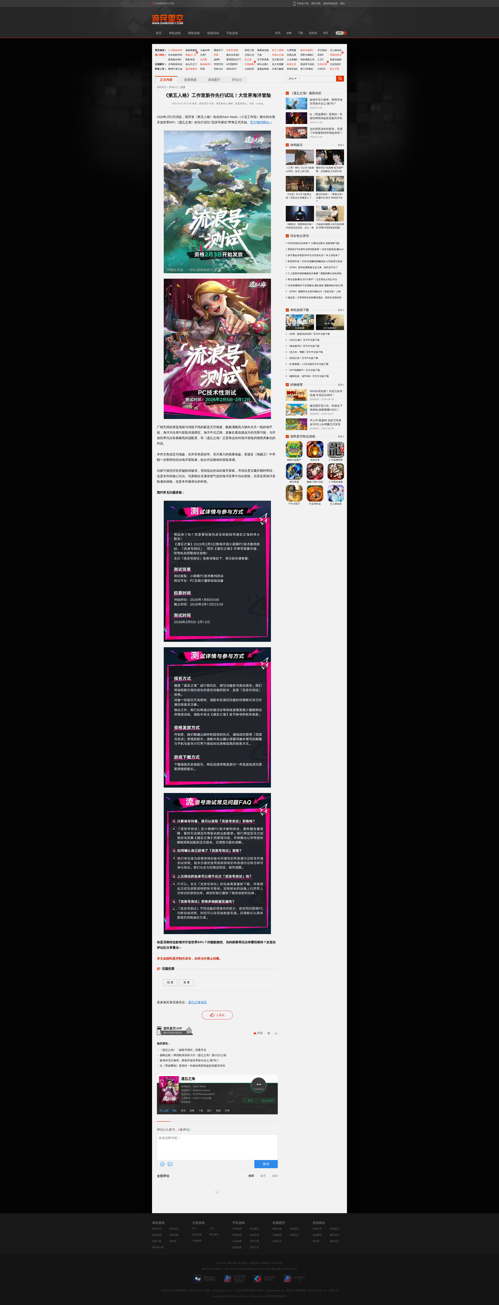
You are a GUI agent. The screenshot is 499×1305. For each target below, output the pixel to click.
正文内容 (166, 79)
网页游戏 (159, 50)
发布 (266, 1164)
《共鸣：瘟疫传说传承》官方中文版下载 (309, 334)
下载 (300, 33)
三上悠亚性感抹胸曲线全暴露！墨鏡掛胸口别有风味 (315, 273)
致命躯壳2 (205, 64)
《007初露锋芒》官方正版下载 (304, 370)
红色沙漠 (322, 64)
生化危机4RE (175, 55)
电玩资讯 (214, 1234)
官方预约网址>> (261, 122)
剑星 (216, 55)
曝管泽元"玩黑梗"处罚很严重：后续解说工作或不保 (329, 169)
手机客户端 (277, 1263)
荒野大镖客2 (306, 55)
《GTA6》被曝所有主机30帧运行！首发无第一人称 (314, 291)
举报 (260, 1033)
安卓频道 (254, 1228)
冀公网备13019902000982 (284, 1269)
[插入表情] (162, 1164)
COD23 (322, 69)
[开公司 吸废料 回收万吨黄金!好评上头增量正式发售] (296, 424)
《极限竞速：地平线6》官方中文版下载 (308, 376)
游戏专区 (174, 1228)
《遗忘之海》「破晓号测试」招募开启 (183, 1049)
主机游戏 (198, 1222)
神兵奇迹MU (306, 50)
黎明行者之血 (175, 69)
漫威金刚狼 (263, 69)
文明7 (203, 55)
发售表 (172, 1241)
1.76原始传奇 (175, 50)
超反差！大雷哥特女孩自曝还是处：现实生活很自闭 (315, 297)
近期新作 (159, 64)
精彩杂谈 (277, 1228)
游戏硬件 (317, 1235)
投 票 (170, 982)
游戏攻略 (174, 1235)
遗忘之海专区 (197, 1002)
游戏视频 (190, 79)
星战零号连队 (307, 64)
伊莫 (202, 69)
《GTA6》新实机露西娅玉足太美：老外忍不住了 (313, 267)
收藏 (268, 1033)
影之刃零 (334, 69)
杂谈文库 (317, 1228)
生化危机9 (335, 64)
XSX (211, 1228)
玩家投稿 (253, 1263)
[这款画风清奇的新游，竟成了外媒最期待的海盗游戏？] (296, 132)
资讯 (277, 33)
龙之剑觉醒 (278, 64)
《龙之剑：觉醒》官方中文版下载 (305, 352)
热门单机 (159, 55)
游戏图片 (214, 79)
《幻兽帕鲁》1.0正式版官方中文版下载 (308, 364)
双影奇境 (190, 59)
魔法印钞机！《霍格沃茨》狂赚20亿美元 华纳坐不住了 (330, 198)
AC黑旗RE (232, 64)
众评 (166, 1110)
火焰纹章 (249, 69)
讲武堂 (316, 1241)
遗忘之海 (188, 1079)
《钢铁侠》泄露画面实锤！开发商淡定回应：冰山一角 (300, 226)
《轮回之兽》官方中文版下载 (303, 358)
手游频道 (237, 1228)
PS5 (194, 1228)
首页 (159, 33)
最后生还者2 (232, 55)
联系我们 (243, 1263)
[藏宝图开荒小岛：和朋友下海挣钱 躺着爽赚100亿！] (296, 409)
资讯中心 (173, 87)
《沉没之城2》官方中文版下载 (303, 340)
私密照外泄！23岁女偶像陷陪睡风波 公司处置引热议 (315, 261)
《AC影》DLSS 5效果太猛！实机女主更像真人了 (298, 196)
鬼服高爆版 (191, 50)
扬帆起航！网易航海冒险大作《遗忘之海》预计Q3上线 (193, 1055)
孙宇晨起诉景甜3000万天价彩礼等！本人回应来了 (314, 255)
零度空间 (218, 64)
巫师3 (321, 55)
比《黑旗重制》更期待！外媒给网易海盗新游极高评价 (192, 1065)
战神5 (217, 59)
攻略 (289, 33)
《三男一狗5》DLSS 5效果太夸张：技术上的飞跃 (300, 169)
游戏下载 (156, 1241)
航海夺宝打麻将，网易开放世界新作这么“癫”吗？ (189, 1060)
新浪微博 (264, 1263)
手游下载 (254, 1241)
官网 (227, 1110)
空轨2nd (218, 69)
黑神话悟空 (336, 55)
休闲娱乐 (334, 1228)
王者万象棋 (278, 69)
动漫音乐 (277, 1241)
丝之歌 (248, 59)
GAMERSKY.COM (164, 3)
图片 (209, 1110)
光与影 (203, 59)
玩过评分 (267, 1100)
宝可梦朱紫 (263, 59)
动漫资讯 (294, 1228)
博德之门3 (190, 55)
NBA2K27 (231, 69)
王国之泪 (249, 55)
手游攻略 (237, 1241)
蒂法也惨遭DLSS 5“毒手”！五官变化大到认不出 (312, 279)
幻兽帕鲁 (249, 64)
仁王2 (321, 59)
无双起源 (291, 55)
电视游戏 (213, 33)
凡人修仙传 (336, 50)
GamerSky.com (241, 1296)
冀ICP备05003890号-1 (213, 1269)
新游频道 (237, 1247)
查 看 (186, 982)
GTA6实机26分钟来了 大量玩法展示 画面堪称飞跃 (314, 243)
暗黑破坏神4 (174, 59)
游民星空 (161, 87)
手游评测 (254, 1235)
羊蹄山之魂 (278, 55)
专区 (325, 33)
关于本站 (221, 1263)
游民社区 (334, 1241)
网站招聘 (232, 1263)
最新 (275, 1175)
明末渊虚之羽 (307, 59)
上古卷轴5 (292, 59)
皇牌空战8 (292, 69)
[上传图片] (170, 1164)
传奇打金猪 (232, 50)
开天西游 (322, 50)
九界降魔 (291, 50)
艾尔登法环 (278, 59)
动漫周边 (294, 1235)
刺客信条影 (336, 59)
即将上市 (159, 69)
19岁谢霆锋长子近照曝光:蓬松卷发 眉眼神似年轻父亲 (315, 285)
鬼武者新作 (191, 69)
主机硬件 (197, 1240)
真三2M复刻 (306, 69)
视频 (218, 1110)
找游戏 (313, 33)
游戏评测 (156, 1235)
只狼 (259, 55)
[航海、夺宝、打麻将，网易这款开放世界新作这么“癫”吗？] (296, 103)
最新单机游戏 (330, 3)
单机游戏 (175, 33)
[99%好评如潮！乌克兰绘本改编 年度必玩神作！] (296, 394)
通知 (342, 3)
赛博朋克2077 (233, 59)
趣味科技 (334, 1235)
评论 (237, 79)
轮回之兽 (291, 64)
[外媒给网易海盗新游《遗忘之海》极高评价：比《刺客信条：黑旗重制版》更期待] (296, 118)
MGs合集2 (262, 64)
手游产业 (254, 1247)
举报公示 (333, 1290)
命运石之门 (191, 64)
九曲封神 (205, 50)
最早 (263, 1175)
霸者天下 (218, 50)
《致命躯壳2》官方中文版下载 (303, 346)
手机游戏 (232, 33)
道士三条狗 (278, 50)
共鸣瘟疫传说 (175, 64)
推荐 (251, 1175)
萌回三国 (249, 50)
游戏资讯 (156, 1228)
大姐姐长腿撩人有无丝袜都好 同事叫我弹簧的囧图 (330, 226)
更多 (340, 145)
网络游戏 (194, 33)
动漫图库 (277, 1235)
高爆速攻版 (263, 50)
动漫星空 (279, 1222)
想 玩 (250, 1100)
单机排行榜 (158, 1247)
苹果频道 (237, 1235)
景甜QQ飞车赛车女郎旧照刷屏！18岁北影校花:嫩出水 (316, 249)
